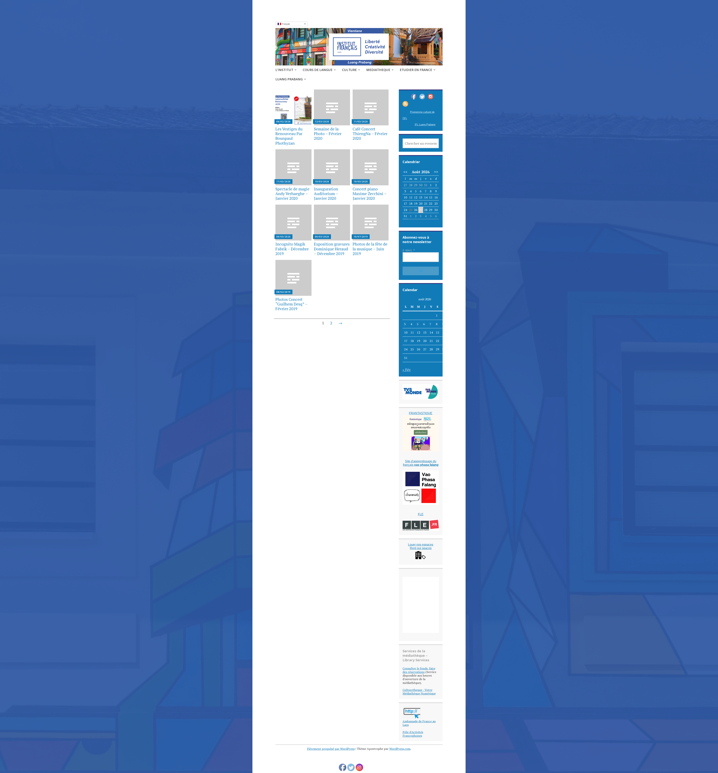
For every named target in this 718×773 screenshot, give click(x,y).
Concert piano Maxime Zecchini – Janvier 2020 (369, 193)
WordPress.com (399, 749)
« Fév (407, 369)
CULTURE (349, 70)
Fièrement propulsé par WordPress (331, 749)
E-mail (409, 250)
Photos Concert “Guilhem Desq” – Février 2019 (291, 304)
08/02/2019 (283, 292)
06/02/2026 (283, 121)
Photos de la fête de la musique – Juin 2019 (370, 248)
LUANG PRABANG (289, 79)
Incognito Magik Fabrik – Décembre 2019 (292, 248)
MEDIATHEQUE (378, 70)
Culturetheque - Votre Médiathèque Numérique (419, 691)
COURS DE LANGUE (317, 70)
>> (436, 171)
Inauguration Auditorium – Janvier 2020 (326, 193)
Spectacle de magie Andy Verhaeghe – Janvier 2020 (292, 193)
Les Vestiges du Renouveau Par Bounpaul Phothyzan (289, 136)
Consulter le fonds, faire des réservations (419, 670)
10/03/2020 (322, 181)
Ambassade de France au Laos (419, 723)
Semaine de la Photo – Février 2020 (327, 133)
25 (410, 210)
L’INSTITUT (284, 70)
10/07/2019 (361, 236)
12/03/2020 (322, 121)
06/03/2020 (283, 236)
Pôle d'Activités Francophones (413, 734)
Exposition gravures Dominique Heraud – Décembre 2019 (332, 248)
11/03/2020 (361, 121)
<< (405, 171)
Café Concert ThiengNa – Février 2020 (370, 133)
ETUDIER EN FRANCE (416, 70)
